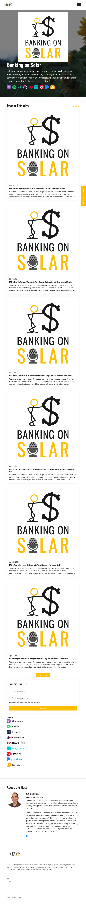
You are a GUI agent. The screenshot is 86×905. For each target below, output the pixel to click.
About (9, 882)
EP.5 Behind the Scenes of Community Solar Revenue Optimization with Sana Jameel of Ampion (40, 282)
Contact (47, 879)
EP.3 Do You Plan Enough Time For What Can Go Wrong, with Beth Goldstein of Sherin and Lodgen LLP (41, 470)
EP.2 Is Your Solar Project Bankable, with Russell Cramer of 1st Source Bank (34, 565)
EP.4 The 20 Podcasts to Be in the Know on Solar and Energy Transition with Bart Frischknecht (40, 375)
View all (74, 106)
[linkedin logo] (27, 836)
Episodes (9, 879)
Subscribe (43, 708)
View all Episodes (43, 675)
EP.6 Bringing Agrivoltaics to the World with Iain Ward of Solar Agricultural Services (37, 188)
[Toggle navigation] (79, 5)
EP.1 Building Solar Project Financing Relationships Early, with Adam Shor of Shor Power (38, 658)
